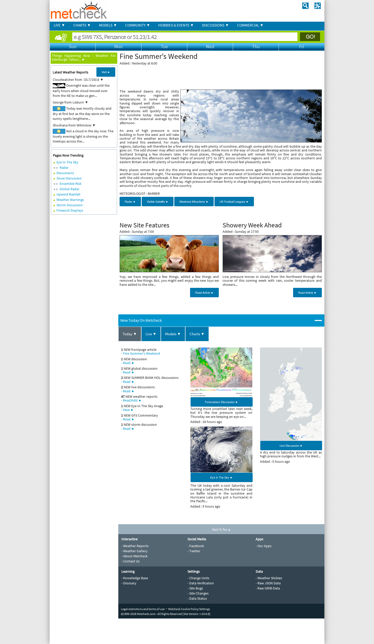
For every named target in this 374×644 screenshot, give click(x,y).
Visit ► (106, 72)
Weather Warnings (70, 199)
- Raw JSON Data (268, 583)
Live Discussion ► (291, 445)
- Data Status (197, 598)
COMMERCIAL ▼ (250, 25)
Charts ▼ (197, 333)
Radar (64, 167)
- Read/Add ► (131, 400)
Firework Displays (69, 210)
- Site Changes (198, 593)
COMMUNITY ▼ (137, 25)
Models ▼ (173, 333)
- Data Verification (201, 583)
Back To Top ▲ (221, 529)
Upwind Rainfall (68, 194)
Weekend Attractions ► (194, 201)
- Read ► (128, 362)
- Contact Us (130, 561)
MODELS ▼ (108, 25)
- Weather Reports (135, 546)
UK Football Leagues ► (234, 201)
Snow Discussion (69, 178)
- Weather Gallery (134, 551)
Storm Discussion (69, 205)
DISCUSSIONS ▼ (215, 25)
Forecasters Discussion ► (221, 402)
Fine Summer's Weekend (141, 353)
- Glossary (128, 583)
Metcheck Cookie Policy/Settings (189, 609)
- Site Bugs (195, 588)
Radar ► (130, 201)
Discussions (65, 173)
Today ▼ (130, 333)
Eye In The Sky (67, 162)
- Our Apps (263, 546)
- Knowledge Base (134, 578)
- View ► (127, 409)
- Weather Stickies (269, 578)
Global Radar (69, 189)
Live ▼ (151, 333)
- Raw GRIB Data (268, 588)
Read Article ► (204, 292)
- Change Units (198, 578)
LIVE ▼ (59, 25)
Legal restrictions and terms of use (143, 609)
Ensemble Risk (70, 183)
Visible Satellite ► (157, 201)
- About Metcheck (134, 556)
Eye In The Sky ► (221, 477)
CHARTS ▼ (82, 25)
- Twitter (194, 551)
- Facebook (196, 546)
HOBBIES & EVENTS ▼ (176, 25)
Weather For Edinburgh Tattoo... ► (84, 57)
